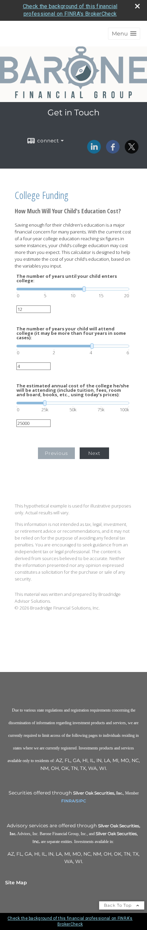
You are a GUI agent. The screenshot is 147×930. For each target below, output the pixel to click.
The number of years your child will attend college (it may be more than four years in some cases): (71, 333)
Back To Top (118, 905)
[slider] (72, 289)
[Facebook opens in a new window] (113, 151)
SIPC (81, 800)
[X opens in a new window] (131, 151)
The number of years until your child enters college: (66, 278)
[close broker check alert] (137, 6)
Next (94, 453)
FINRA (68, 800)
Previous (56, 453)
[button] (124, 34)
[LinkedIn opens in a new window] (94, 151)
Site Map (16, 882)
